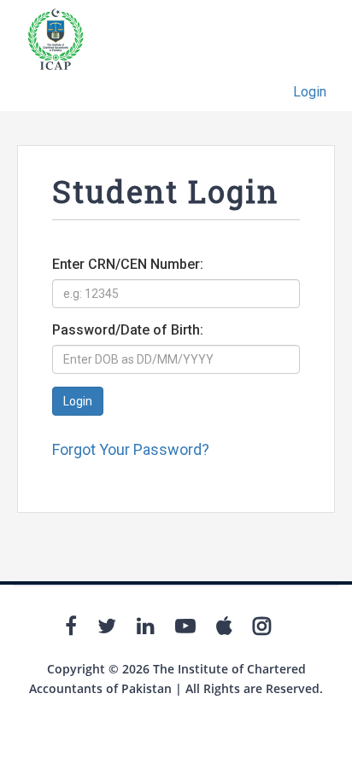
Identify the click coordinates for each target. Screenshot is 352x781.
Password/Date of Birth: (127, 330)
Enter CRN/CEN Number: (127, 264)
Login (309, 92)
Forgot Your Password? (130, 449)
